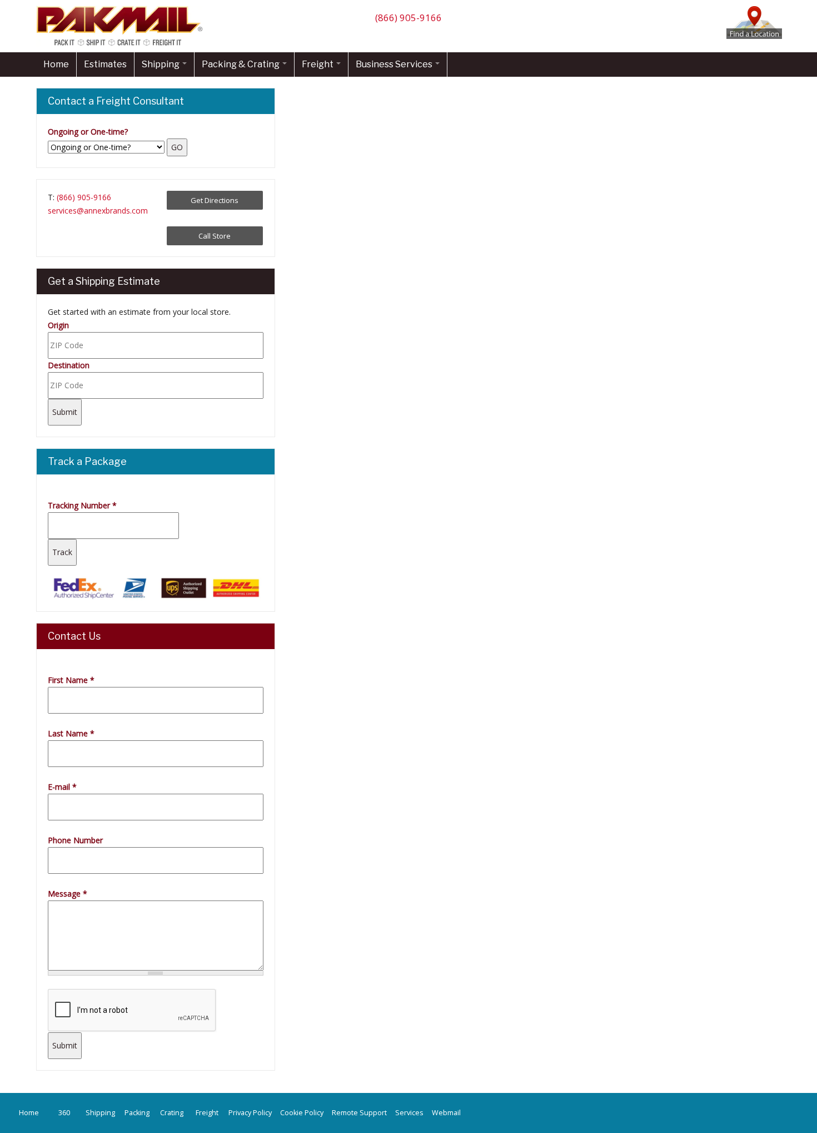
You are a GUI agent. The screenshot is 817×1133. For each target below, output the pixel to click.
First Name (71, 680)
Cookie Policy (301, 1112)
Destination (68, 365)
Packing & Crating (241, 64)
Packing (137, 1112)
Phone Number (75, 840)
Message (67, 893)
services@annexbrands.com (98, 210)
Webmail (446, 1112)
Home (56, 64)
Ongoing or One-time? (88, 131)
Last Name (71, 733)
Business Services (395, 64)
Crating (171, 1112)
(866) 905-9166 (408, 17)
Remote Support (359, 1112)
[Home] (122, 45)
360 (64, 1112)
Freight (318, 64)
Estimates (105, 64)
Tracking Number (82, 505)
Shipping (161, 64)
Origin (58, 325)
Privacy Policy (250, 1112)
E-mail (62, 786)
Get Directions (214, 200)
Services (409, 1112)
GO (177, 147)
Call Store (214, 236)
